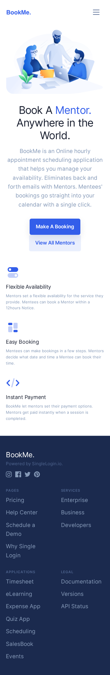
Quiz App (18, 619)
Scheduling (20, 631)
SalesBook (19, 644)
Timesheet (20, 581)
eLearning (19, 594)
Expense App (23, 606)
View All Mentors (55, 243)
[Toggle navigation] (96, 12)
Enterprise (74, 500)
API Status (74, 606)
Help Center (22, 512)
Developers (76, 525)
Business (72, 512)
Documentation (81, 581)
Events (15, 656)
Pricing (15, 500)
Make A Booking (55, 227)
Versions (72, 594)
